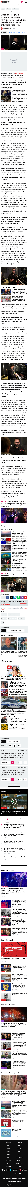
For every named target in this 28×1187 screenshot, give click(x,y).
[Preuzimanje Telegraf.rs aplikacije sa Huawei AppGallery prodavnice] (23, 1170)
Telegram (7, 604)
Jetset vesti (8, 12)
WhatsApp (23, 603)
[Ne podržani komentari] (19, 745)
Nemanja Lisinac (7, 28)
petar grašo (4, 615)
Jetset (2, 12)
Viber (2, 604)
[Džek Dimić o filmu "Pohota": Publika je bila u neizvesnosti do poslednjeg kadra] (6, 1055)
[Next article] (27, 593)
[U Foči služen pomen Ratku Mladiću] (6, 997)
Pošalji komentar (16, 630)
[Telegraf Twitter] (12, 1173)
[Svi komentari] (10, 745)
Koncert (18, 615)
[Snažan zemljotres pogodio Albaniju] (14, 949)
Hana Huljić (21, 618)
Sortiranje (4, 745)
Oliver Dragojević (12, 618)
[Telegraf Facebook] (7, 1173)
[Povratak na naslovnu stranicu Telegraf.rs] (5, 2)
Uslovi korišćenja (22, 1178)
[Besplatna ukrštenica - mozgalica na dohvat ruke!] (6, 1123)
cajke (2, 622)
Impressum (14, 1178)
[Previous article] (1, 593)
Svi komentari (14, 785)
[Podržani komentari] (14, 745)
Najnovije (7, 870)
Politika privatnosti (11, 1181)
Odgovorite (5, 762)
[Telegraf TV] (20, 1173)
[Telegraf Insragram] (16, 1173)
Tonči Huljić (11, 615)
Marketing (8, 1178)
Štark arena (4, 618)
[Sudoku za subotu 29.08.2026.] (6, 1133)
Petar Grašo (19, 73)
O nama (3, 1178)
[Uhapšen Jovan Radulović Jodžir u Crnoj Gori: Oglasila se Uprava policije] (9, 643)
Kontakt (19, 1181)
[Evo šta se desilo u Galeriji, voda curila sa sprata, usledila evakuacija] (14, 801)
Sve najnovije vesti (14, 863)
